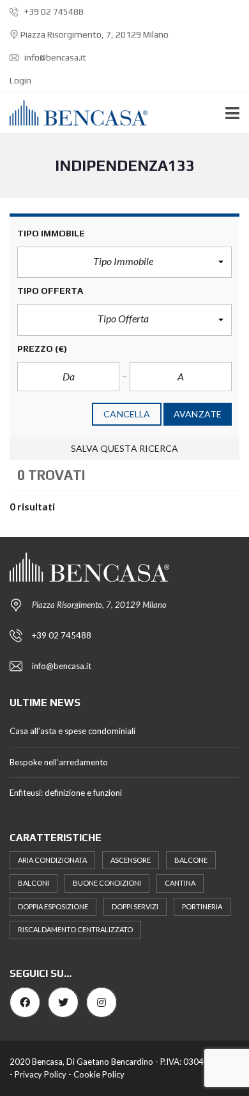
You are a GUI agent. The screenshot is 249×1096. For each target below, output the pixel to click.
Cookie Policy (98, 1074)
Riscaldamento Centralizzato (75, 929)
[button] (124, 262)
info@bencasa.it (54, 57)
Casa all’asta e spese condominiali (72, 731)
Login (20, 80)
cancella (126, 413)
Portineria (202, 906)
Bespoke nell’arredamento (59, 762)
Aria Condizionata (52, 860)
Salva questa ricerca (125, 448)
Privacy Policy (40, 1074)
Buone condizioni (107, 883)
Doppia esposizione (53, 906)
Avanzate (198, 413)
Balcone (190, 860)
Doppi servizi (135, 906)
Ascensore (130, 860)
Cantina (180, 883)
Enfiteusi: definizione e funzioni (66, 793)
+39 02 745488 (53, 11)
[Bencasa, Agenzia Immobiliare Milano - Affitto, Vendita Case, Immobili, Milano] (73, 113)
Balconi (33, 883)
